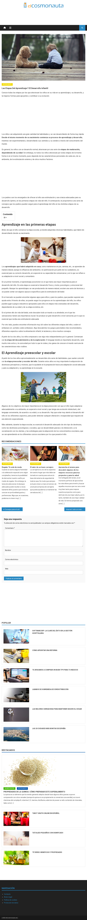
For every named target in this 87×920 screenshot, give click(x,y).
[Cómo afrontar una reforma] (16, 656)
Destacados (8, 750)
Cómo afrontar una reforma (44, 650)
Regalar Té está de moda (12, 467)
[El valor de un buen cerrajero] (43, 453)
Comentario (10, 528)
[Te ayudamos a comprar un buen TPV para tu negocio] (16, 675)
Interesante (7, 84)
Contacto (7, 894)
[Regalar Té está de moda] (15, 453)
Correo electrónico (11, 559)
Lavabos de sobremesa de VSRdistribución (50, 689)
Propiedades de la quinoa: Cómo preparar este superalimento (34, 792)
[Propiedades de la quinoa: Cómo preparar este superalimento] (43, 771)
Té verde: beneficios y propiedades (47, 852)
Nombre (8, 550)
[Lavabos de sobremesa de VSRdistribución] (16, 695)
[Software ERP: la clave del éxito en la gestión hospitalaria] (16, 636)
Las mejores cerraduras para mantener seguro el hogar (57, 709)
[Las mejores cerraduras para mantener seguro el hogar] (16, 715)
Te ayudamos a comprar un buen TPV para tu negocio (55, 670)
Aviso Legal (8, 897)
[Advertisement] (58, 13)
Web (6, 569)
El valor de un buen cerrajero (41, 467)
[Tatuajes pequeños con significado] (16, 838)
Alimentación (9, 788)
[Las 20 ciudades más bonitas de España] (16, 734)
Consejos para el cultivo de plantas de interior (14, 509)
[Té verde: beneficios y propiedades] (16, 858)
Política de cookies (10, 900)
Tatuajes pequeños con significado (47, 833)
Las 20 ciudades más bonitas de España (48, 728)
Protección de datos (11, 903)
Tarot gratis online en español (45, 813)
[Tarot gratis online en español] (16, 819)
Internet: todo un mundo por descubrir (75, 509)
